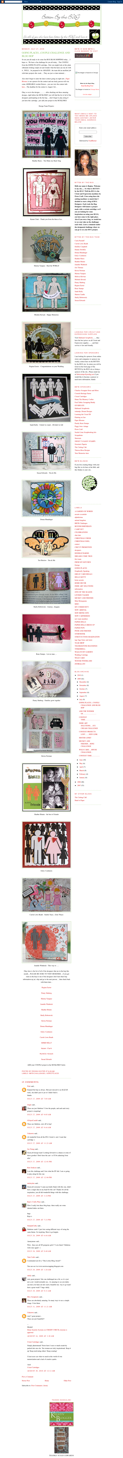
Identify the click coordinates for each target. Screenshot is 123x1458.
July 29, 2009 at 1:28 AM (39, 1270)
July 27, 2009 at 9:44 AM (39, 1127)
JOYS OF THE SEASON (83, 592)
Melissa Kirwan (80, 276)
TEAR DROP (79, 643)
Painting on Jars (80, 417)
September (83, 692)
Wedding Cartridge (81, 655)
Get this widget (87, 94)
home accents (79, 580)
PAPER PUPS (80, 628)
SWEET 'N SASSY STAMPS (85, 441)
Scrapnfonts (79, 435)
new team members (81, 619)
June (81, 760)
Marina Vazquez (46, 999)
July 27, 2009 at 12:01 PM (39, 1161)
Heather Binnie (46, 1010)
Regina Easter (46, 987)
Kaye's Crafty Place (34, 1202)
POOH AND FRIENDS (83, 631)
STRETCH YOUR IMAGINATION (87, 637)
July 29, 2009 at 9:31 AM (39, 1291)
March (81, 770)
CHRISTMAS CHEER (83, 538)
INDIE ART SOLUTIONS (84, 586)
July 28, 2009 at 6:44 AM (39, 1235)
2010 (79, 675)
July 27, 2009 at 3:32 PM (39, 1196)
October (82, 689)
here (23, 87)
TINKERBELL (80, 649)
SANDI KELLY (46, 1043)
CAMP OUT (79, 529)
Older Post (67, 1380)
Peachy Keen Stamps (82, 423)
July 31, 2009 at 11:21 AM (39, 1306)
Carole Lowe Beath (46, 1037)
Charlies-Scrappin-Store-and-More (87, 390)
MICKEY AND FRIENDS (84, 598)
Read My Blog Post (87, 86)
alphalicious (79, 517)
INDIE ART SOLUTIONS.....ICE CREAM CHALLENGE (88, 725)
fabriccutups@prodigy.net (85, 374)
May (81, 763)
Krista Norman (46, 1021)
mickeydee (30, 1183)
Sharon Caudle (80, 294)
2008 (79, 782)
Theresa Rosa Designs (82, 450)
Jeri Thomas (79, 267)
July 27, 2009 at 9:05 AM (39, 1114)
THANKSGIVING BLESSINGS (86, 646)
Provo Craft (79, 429)
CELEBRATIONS (81, 532)
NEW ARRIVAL (81, 610)
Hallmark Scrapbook (86, 338)
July (81, 699)
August (82, 696)
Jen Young (30, 1149)
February (82, 774)
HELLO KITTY (80, 577)
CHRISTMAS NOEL (82, 541)
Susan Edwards (46, 1059)
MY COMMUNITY (82, 607)
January (82, 777)
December (83, 682)
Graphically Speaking (82, 571)
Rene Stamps (79, 288)
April (81, 767)
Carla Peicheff (79, 240)
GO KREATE (79, 405)
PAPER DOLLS (80, 622)
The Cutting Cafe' (81, 797)
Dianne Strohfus (80, 249)
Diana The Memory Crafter (84, 399)
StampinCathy (32, 1226)
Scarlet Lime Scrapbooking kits (85, 432)
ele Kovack (48, 1054)
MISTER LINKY (85, 738)
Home (47, 1380)
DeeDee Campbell (81, 246)
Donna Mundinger (46, 1026)
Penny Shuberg (46, 993)
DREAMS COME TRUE (83, 556)
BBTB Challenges (37, 1073)
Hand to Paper (79, 800)
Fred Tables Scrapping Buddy (85, 402)
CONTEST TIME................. (89, 755)
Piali (28, 1086)
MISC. (77, 604)
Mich (42, 1054)
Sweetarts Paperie (81, 444)
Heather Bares (79, 258)
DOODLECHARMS (82, 553)
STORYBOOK (80, 634)
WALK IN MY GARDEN (84, 652)
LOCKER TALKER (82, 595)
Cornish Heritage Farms (83, 393)
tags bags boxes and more (83, 640)
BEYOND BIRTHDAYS (83, 526)
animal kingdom (80, 520)
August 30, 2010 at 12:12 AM (41, 1371)
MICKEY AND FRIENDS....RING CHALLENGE (86, 743)
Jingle (29, 1105)
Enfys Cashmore (46, 1032)
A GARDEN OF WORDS (84, 511)
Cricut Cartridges (33, 1342)
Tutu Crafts (31, 1257)
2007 (79, 785)
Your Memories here (82, 453)
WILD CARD (80, 658)
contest (77, 544)
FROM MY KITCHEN (83, 562)
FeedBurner (93, 141)
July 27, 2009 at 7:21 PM (39, 1220)
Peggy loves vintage (81, 426)
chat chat (78, 535)
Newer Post (26, 1380)
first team (78, 559)
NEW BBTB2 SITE (82, 613)
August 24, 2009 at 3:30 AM (40, 1336)
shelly (29, 1275)
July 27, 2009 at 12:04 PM (39, 1177)
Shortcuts (78, 438)
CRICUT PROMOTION (83, 547)
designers (78, 550)
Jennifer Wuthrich (46, 1004)
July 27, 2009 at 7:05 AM (39, 1099)
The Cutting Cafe (81, 447)
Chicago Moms (94, 89)
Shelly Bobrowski (46, 1015)
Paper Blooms (79, 420)
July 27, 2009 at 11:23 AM (39, 1143)
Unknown (30, 1133)
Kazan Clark (46, 1048)
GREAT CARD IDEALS (83, 574)
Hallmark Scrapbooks (82, 408)
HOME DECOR (80, 583)
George (77, 565)
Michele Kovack (80, 279)
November (83, 685)
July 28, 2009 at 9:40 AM (39, 1251)
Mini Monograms (81, 601)
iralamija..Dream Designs (83, 411)
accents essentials (81, 514)
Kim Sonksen (32, 1167)
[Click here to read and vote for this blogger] (86, 72)
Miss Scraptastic (33, 1297)
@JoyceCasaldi (32, 1120)
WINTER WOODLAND (83, 661)
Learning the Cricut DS (83, 414)
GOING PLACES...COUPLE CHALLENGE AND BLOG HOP (89, 705)
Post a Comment (27, 1377)
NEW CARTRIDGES (82, 616)
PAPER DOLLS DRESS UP (85, 625)
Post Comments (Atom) (39, 1385)
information (79, 589)
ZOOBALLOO (80, 664)
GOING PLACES (52, 1073)
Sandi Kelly (79, 291)
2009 (79, 679)
